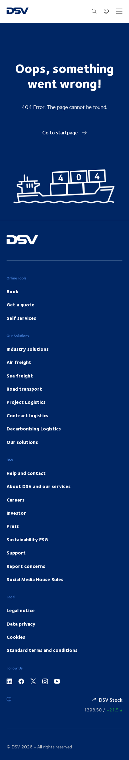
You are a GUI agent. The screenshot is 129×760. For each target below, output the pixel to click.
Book (12, 291)
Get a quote (20, 304)
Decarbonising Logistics (34, 428)
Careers (15, 499)
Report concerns (26, 566)
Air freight (19, 362)
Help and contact (26, 473)
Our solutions (22, 442)
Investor (16, 513)
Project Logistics (26, 402)
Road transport (24, 389)
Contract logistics (27, 415)
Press (13, 526)
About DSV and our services (38, 486)
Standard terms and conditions (42, 650)
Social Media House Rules (35, 579)
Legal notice (21, 610)
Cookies (16, 637)
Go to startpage (60, 132)
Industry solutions (28, 349)
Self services (21, 318)
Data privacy (21, 623)
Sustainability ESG (27, 539)
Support (16, 552)
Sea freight (20, 375)
